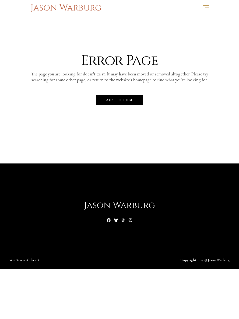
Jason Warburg (219, 260)
